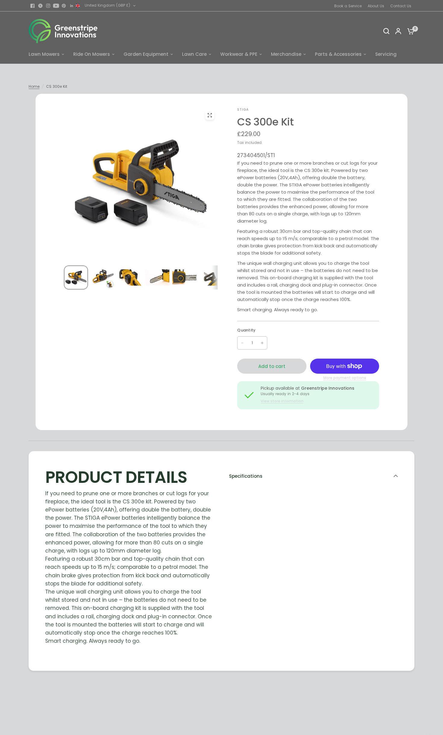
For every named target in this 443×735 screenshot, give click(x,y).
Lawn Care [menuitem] (194, 54)
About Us (376, 5)
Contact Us (400, 5)
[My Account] (398, 31)
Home (34, 86)
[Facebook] (32, 6)
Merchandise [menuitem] (286, 54)
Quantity (246, 330)
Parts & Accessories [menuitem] (338, 54)
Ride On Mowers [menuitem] (91, 54)
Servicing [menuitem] (386, 54)
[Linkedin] (72, 6)
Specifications (245, 476)
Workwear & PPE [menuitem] (238, 54)
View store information (282, 401)
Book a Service (348, 5)
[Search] (386, 31)
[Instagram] (48, 6)
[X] (40, 6)
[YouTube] (56, 6)
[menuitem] (349, 6)
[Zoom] (209, 115)
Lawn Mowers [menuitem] (44, 54)
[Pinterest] (64, 6)
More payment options (344, 378)
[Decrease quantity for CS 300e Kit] (242, 343)
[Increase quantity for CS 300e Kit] (262, 343)
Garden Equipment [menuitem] (146, 54)
